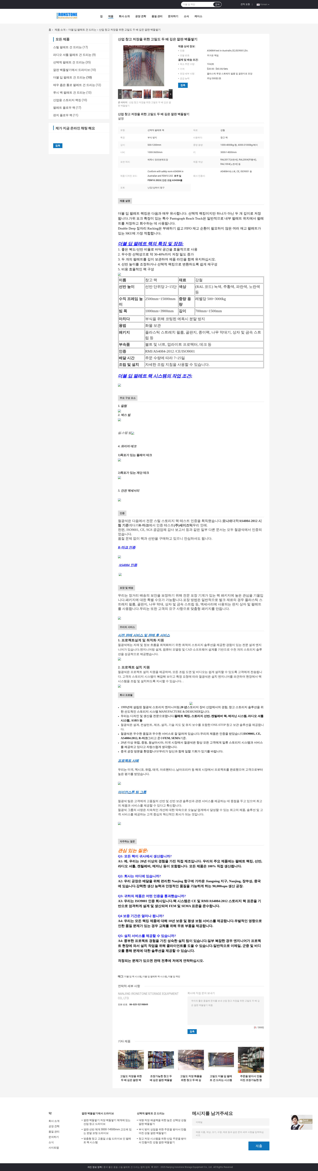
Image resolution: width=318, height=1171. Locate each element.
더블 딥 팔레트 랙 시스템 (155, 976)
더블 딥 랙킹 (174, 976)
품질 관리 (157, 16)
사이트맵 (54, 1147)
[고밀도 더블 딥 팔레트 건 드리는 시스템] (221, 1060)
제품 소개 (60, 29)
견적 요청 (245, 4)
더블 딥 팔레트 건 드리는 (82, 29)
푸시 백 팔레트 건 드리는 (69, 92)
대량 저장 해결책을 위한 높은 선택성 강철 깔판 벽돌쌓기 (162, 1122)
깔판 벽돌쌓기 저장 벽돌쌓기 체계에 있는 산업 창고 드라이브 (107, 1122)
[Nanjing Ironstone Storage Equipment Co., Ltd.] (69, 16)
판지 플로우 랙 (62, 115)
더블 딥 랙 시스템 (133, 976)
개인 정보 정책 (94, 1167)
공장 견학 (140, 16)
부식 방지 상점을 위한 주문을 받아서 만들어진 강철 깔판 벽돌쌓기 (162, 1131)
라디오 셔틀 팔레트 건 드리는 (72, 55)
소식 (186, 16)
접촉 (183, 85)
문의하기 (173, 16)
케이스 (198, 16)
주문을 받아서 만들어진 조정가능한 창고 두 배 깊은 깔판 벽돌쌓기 (251, 1078)
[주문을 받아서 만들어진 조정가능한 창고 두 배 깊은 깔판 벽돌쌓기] (251, 1060)
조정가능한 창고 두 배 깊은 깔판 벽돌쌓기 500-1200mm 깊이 (161, 1078)
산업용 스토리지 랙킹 (67, 100)
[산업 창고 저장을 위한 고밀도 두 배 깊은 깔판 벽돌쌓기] (143, 66)
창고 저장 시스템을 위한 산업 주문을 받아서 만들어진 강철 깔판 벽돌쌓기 (162, 1140)
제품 (110, 16)
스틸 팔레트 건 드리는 (67, 47)
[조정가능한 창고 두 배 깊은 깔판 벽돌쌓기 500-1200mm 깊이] (161, 1060)
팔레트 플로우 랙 (64, 107)
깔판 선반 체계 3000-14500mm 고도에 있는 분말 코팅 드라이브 (108, 1131)
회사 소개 (124, 16)
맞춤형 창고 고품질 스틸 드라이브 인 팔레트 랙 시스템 (107, 1140)
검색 (217, 4)
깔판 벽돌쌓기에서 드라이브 (71, 70)
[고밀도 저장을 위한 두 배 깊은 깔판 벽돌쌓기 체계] (131, 1060)
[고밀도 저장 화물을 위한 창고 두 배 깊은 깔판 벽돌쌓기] (191, 1060)
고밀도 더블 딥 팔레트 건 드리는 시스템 (221, 1078)
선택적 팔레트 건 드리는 (69, 62)
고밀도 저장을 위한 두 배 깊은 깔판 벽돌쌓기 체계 (131, 1078)
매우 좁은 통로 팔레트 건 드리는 (74, 85)
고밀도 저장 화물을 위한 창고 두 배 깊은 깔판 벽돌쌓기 (191, 1078)
